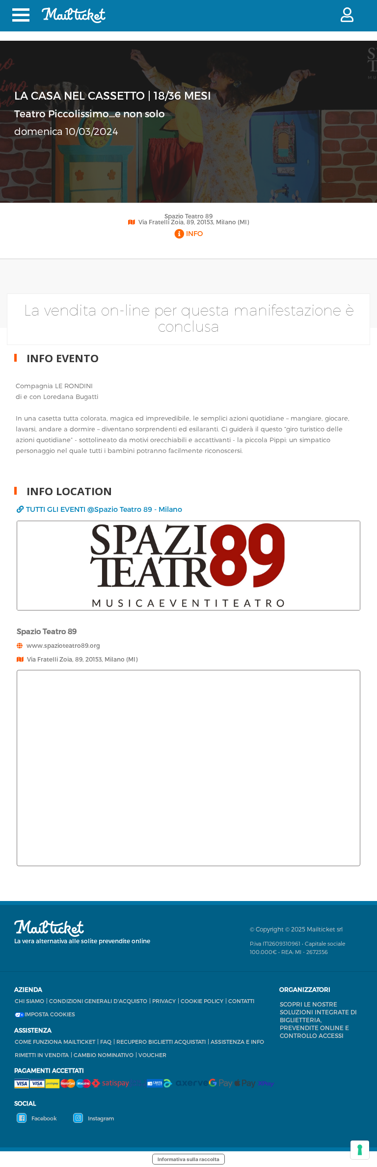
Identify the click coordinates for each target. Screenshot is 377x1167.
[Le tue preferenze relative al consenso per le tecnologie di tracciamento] (359, 1149)
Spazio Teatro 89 (188, 215)
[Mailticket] (74, 15)
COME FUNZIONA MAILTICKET (55, 1041)
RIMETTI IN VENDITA (42, 1055)
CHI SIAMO (29, 1001)
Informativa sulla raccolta (188, 1159)
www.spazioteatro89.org (63, 645)
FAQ (105, 1041)
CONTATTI (241, 1001)
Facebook (43, 1118)
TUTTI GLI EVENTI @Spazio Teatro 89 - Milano (104, 509)
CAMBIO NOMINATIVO (104, 1055)
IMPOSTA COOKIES (50, 1014)
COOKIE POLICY (202, 1001)
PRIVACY (164, 1001)
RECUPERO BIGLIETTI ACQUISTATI (161, 1041)
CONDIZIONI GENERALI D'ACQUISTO (98, 1001)
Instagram (100, 1118)
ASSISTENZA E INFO (237, 1041)
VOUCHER (152, 1055)
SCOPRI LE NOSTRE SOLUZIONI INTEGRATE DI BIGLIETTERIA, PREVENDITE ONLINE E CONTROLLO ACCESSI (318, 1020)
